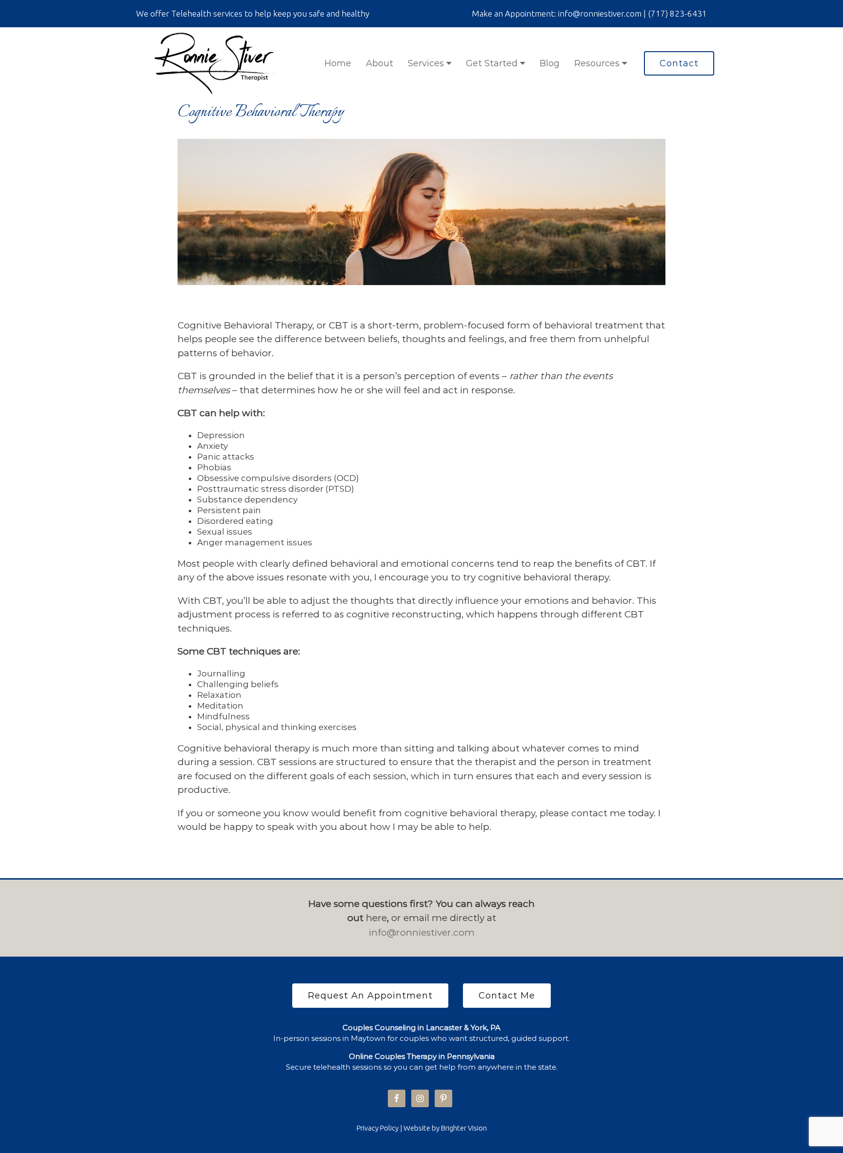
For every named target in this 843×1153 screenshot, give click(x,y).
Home (337, 63)
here (376, 917)
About (379, 63)
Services (427, 63)
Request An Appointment (370, 995)
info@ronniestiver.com (422, 932)
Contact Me (507, 995)
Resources (598, 63)
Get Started (493, 63)
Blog (550, 63)
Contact (679, 63)
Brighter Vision (464, 1128)
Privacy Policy (378, 1128)
